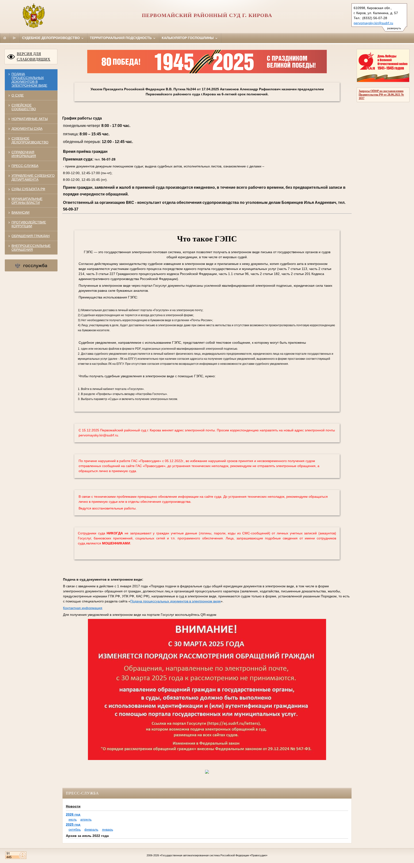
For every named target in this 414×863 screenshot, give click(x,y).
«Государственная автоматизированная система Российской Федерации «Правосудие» (213, 855)
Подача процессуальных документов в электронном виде (29, 79)
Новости (73, 806)
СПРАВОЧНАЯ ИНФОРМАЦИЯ (24, 154)
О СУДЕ (18, 95)
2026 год (73, 814)
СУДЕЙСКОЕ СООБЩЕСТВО (24, 107)
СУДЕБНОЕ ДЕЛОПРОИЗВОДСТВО (30, 140)
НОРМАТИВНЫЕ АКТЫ (30, 119)
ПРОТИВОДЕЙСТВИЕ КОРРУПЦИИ (29, 224)
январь (107, 829)
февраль (91, 829)
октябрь (75, 829)
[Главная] (5, 38)
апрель (86, 819)
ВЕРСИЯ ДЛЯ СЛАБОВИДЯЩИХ (33, 56)
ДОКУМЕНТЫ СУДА (27, 129)
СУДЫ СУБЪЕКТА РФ (28, 189)
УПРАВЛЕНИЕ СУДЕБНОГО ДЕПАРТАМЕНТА (33, 177)
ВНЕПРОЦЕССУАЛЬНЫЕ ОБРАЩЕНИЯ (31, 247)
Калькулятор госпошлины (188, 38)
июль (73, 819)
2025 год (73, 824)
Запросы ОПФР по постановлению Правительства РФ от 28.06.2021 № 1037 (381, 94)
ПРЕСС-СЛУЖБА (25, 166)
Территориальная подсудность (121, 38)
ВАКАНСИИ (20, 212)
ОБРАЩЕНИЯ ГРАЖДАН (31, 236)
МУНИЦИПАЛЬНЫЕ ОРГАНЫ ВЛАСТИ (27, 201)
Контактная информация (82, 608)
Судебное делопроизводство (51, 38)
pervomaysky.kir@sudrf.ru (373, 23)
